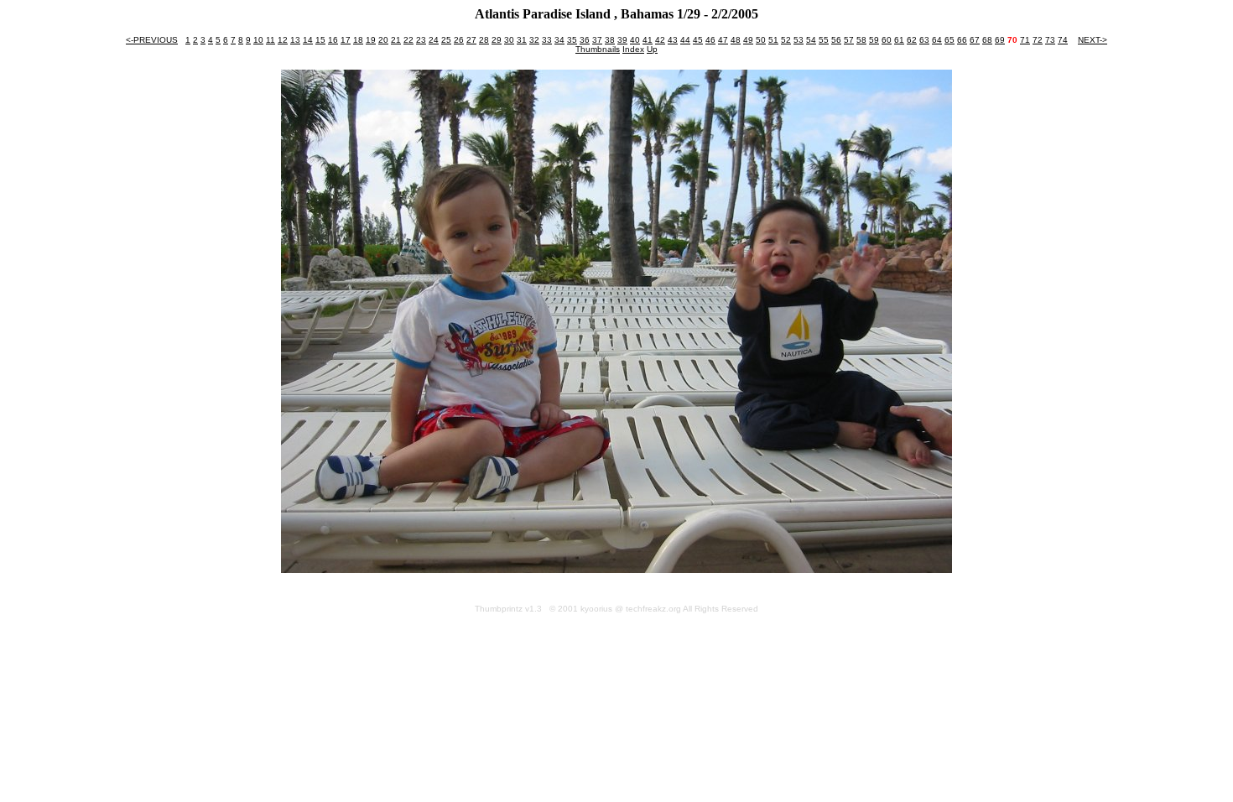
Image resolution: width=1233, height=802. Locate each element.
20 (383, 39)
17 (346, 39)
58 (861, 39)
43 (673, 39)
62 (912, 39)
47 (723, 39)
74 (1063, 39)
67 (975, 39)
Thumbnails (597, 49)
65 (949, 39)
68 (987, 39)
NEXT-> (1092, 39)
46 (710, 39)
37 (597, 39)
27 (471, 39)
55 (824, 39)
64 (937, 39)
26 (459, 39)
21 (396, 39)
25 (446, 39)
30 (509, 39)
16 (333, 39)
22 (408, 39)
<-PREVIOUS (152, 39)
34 (559, 39)
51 (773, 39)
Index (633, 49)
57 (849, 39)
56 (836, 39)
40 (635, 39)
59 (874, 39)
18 (358, 39)
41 (648, 39)
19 (371, 39)
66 (962, 39)
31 (522, 39)
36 (585, 39)
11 (270, 39)
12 (283, 39)
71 (1025, 39)
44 (685, 39)
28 (484, 39)
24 (434, 39)
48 (736, 39)
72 (1038, 39)
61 (899, 39)
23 (421, 39)
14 (308, 39)
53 (798, 39)
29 (497, 39)
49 (748, 39)
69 (1000, 39)
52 (786, 39)
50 (761, 39)
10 (258, 39)
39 (622, 39)
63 (924, 39)
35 (572, 39)
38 (610, 39)
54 (811, 39)
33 (547, 39)
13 (295, 39)
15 (320, 39)
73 (1050, 39)
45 (698, 39)
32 (534, 39)
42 (660, 39)
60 (887, 39)
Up (652, 49)
